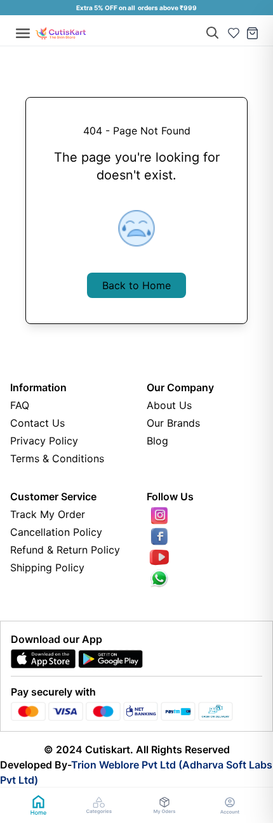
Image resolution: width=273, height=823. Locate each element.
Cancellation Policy (56, 532)
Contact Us (37, 423)
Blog (157, 440)
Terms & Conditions (57, 458)
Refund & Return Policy (65, 549)
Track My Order (47, 514)
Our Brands (173, 423)
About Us (169, 405)
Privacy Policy (44, 440)
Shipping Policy (47, 567)
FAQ (19, 405)
